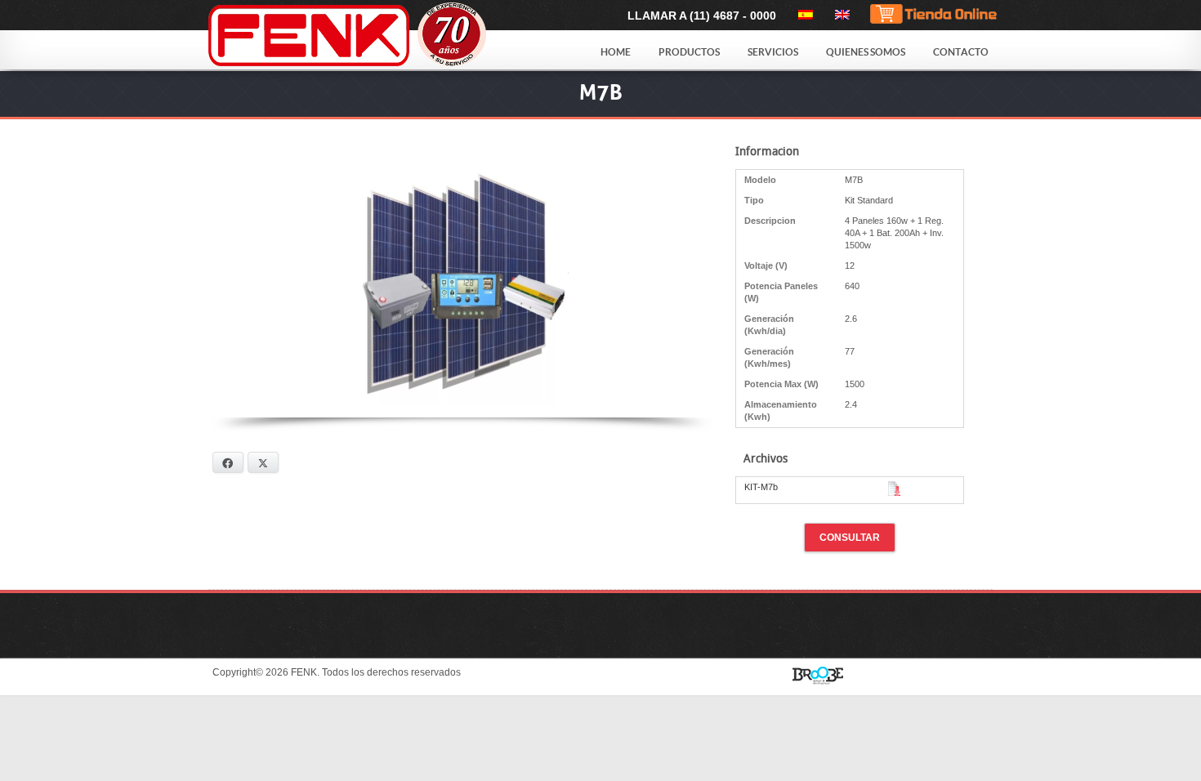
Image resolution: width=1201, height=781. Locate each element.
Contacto (961, 52)
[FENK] (390, 35)
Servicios (773, 52)
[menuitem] (802, 15)
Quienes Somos (865, 52)
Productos (689, 52)
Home (615, 52)
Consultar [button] (849, 537)
